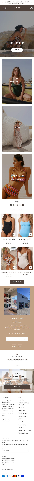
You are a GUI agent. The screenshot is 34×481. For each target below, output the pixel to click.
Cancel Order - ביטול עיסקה (25, 430)
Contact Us (21, 427)
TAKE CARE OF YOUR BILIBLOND (24, 403)
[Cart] (31, 8)
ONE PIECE (14, 209)
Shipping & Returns (23, 413)
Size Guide (21, 400)
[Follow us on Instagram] (7, 419)
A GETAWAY (17, 49)
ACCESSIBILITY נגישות (24, 433)
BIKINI (20, 209)
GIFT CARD (21, 407)
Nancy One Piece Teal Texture (25, 240)
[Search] (6, 8)
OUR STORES (22, 410)
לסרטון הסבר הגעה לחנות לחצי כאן (17, 333)
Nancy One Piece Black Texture (9, 240)
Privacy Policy (22, 422)
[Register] (26, 450)
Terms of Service (23, 424)
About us (21, 419)
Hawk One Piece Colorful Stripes (9, 273)
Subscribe (17, 386)
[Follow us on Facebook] (4, 419)
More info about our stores (17, 339)
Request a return (22, 416)
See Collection (17, 281)
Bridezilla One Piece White (25, 272)
